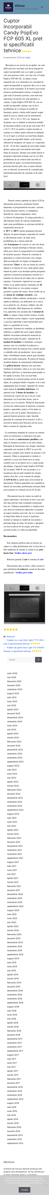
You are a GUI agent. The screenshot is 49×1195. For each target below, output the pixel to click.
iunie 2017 (12, 1063)
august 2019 (13, 958)
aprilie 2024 (12, 733)
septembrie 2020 (15, 906)
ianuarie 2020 (13, 938)
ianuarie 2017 (13, 1083)
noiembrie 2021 (14, 850)
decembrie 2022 (15, 798)
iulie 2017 (11, 1059)
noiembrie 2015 (14, 1139)
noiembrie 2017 (14, 1043)
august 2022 (13, 814)
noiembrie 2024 (14, 721)
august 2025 (13, 693)
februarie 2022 (14, 838)
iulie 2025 (11, 697)
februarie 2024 (14, 741)
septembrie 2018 (15, 1003)
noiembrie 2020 (14, 898)
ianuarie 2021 (13, 890)
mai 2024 (11, 729)
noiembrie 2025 (14, 689)
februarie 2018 (14, 1031)
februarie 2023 (14, 790)
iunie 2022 (12, 822)
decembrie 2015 (15, 1135)
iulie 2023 (12, 770)
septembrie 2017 (15, 1051)
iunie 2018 (12, 1015)
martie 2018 (13, 1027)
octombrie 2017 (14, 1047)
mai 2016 (11, 1115)
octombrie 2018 (14, 998)
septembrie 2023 (15, 762)
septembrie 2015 (15, 1143)
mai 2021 (11, 874)
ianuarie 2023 (13, 794)
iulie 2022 (11, 818)
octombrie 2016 (14, 1095)
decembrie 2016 (15, 1087)
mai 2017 (11, 1067)
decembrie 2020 (15, 894)
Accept (24, 1190)
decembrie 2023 (15, 749)
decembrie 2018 (15, 990)
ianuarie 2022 (13, 842)
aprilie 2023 (12, 782)
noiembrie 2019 (14, 946)
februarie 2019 (14, 982)
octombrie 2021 (14, 854)
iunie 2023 (12, 774)
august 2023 (13, 766)
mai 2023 (11, 778)
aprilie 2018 (12, 1023)
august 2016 (13, 1103)
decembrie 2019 (15, 942)
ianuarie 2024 (13, 745)
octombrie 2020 (14, 902)
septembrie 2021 (15, 858)
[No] (46, 1185)
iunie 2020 (12, 918)
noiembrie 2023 (14, 753)
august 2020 (13, 910)
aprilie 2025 (12, 709)
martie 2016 (13, 1123)
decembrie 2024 (15, 717)
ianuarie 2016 (13, 1131)
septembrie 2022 (15, 810)
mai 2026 (11, 677)
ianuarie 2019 (13, 986)
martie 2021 (13, 882)
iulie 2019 (11, 962)
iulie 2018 (11, 1011)
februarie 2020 (14, 934)
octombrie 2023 (14, 758)
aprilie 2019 (12, 974)
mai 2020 (11, 922)
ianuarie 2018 (13, 1035)
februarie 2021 (14, 886)
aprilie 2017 (12, 1071)
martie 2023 (13, 786)
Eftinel (20, 6)
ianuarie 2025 (13, 713)
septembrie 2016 (15, 1099)
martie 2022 (13, 834)
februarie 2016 (14, 1127)
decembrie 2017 (15, 1039)
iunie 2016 (12, 1111)
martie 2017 (13, 1075)
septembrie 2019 (15, 954)
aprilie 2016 (12, 1119)
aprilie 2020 (12, 926)
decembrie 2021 (15, 846)
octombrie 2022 (14, 806)
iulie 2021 (11, 866)
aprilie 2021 (12, 878)
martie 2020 (13, 930)
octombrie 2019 (14, 950)
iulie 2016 (11, 1107)
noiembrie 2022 (14, 802)
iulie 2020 (12, 914)
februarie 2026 (14, 681)
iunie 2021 (12, 870)
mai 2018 (11, 1019)
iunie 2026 (12, 673)
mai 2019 (11, 970)
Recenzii (11, 636)
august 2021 (13, 862)
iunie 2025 (12, 701)
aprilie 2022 (12, 830)
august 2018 (13, 1007)
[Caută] (38, 660)
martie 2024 (13, 737)
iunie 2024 (12, 725)
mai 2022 (11, 826)
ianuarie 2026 (13, 685)
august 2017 (13, 1055)
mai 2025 (11, 705)
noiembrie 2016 (14, 1091)
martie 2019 (13, 978)
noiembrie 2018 (14, 994)
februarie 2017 (14, 1079)
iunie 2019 (12, 966)
